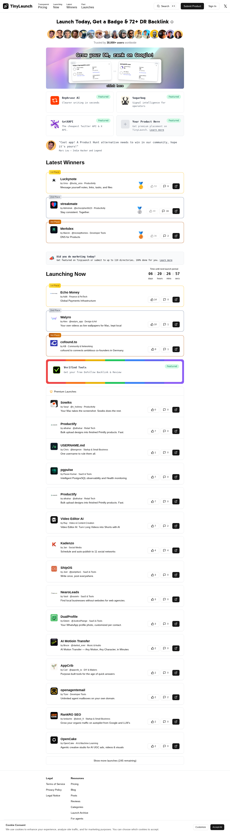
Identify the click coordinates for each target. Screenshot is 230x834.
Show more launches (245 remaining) (115, 760)
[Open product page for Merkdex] (176, 236)
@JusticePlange (79, 621)
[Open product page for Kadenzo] (176, 550)
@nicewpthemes (80, 233)
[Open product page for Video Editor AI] (176, 526)
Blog (73, 789)
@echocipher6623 (83, 208)
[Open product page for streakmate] (176, 211)
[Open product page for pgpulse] (176, 477)
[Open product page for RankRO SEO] (176, 722)
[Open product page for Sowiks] (176, 410)
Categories (77, 807)
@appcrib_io (75, 670)
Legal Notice (53, 795)
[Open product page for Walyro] (176, 324)
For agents (77, 818)
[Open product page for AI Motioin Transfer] (176, 648)
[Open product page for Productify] (176, 431)
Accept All (217, 827)
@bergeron (76, 449)
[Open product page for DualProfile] (176, 624)
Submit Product (192, 6)
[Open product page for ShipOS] (176, 575)
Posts (74, 795)
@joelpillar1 (75, 572)
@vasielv (74, 596)
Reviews (75, 801)
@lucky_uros (76, 183)
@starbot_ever (78, 645)
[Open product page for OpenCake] (176, 746)
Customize (201, 827)
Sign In (212, 6)
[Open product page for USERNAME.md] (176, 452)
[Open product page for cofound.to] (176, 349)
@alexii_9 (79, 719)
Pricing (75, 784)
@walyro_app (76, 321)
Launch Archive (79, 812)
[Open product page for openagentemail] (176, 697)
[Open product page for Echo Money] (176, 299)
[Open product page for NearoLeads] (176, 599)
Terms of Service (55, 784)
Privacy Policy (54, 789)
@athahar (77, 428)
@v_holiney (76, 407)
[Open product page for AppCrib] (176, 673)
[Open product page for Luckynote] (176, 186)
